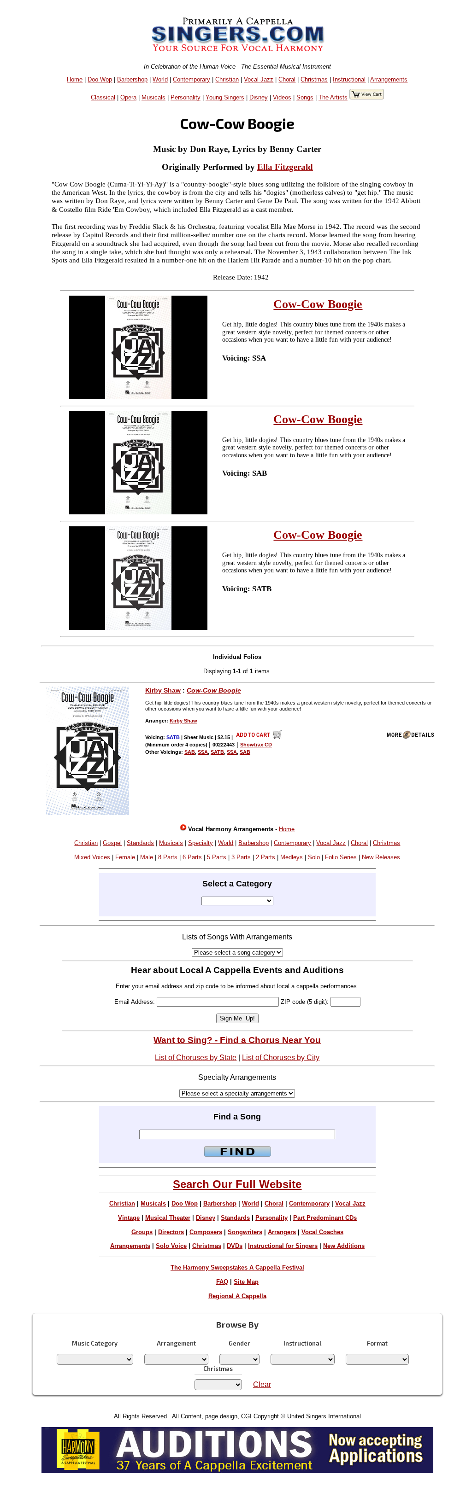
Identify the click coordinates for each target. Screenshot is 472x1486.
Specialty (200, 842)
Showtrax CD (256, 744)
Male (146, 857)
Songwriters (245, 1232)
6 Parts (192, 857)
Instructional (349, 79)
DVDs (234, 1245)
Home (75, 79)
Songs (304, 97)
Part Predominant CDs (325, 1217)
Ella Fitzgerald (285, 167)
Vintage (129, 1217)
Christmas (314, 79)
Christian (227, 79)
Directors (171, 1232)
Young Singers (225, 97)
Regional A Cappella (237, 1296)
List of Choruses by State (195, 1057)
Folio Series (341, 857)
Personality (186, 97)
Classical (103, 97)
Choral (286, 79)
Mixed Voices (92, 857)
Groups (142, 1232)
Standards (140, 842)
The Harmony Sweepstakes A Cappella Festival (237, 1267)
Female (125, 857)
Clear (262, 1384)
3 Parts (241, 857)
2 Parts (265, 857)
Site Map (246, 1281)
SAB (189, 752)
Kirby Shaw (163, 690)
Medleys (291, 857)
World (160, 79)
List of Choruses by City (280, 1057)
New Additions (344, 1245)
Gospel (112, 842)
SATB (217, 752)
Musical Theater (167, 1217)
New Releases (381, 857)
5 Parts (216, 857)
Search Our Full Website (237, 1184)
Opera (128, 97)
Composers (205, 1232)
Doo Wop (100, 79)
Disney (258, 97)
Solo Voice (171, 1245)
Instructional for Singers (283, 1245)
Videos (282, 97)
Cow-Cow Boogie (317, 304)
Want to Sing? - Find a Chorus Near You (237, 1040)
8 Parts (167, 857)
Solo (314, 857)
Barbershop (132, 79)
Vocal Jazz (258, 79)
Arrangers (282, 1232)
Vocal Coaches (322, 1232)
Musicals (153, 97)
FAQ (222, 1281)
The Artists (333, 97)
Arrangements (388, 79)
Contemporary (191, 79)
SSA (203, 752)
